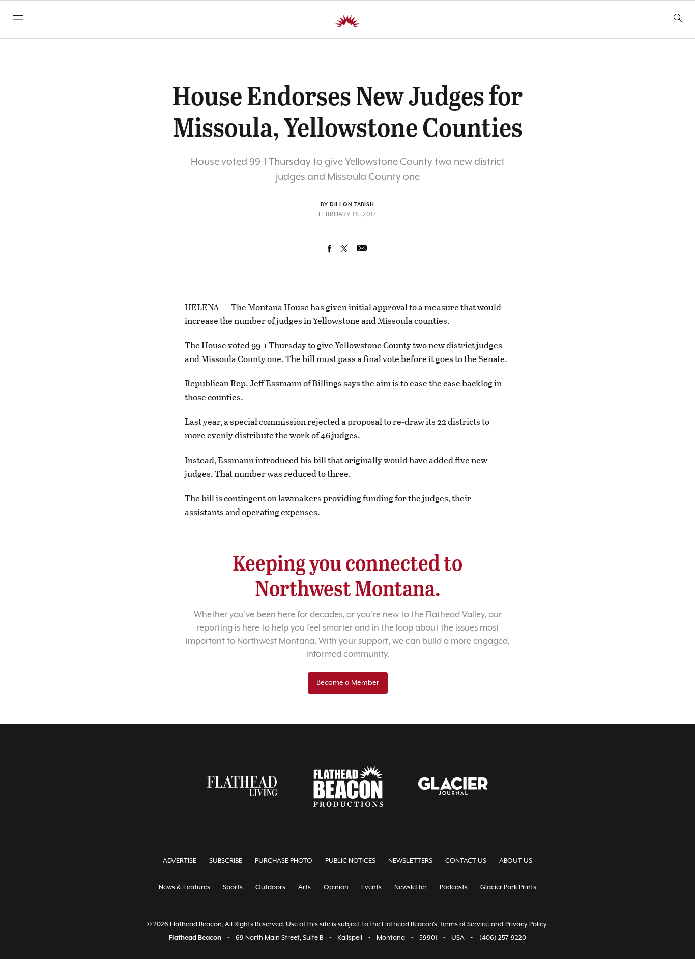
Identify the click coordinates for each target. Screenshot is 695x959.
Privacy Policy (526, 924)
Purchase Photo (283, 861)
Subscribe (225, 861)
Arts (304, 887)
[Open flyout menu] (18, 19)
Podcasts (454, 887)
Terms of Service (464, 924)
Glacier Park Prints (508, 887)
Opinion (336, 887)
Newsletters (410, 861)
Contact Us (465, 861)
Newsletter (410, 887)
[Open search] (678, 18)
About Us (515, 861)
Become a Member (347, 683)
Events (371, 887)
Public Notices (350, 861)
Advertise (179, 861)
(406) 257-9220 (502, 938)
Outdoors (270, 887)
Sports (233, 887)
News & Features (184, 887)
